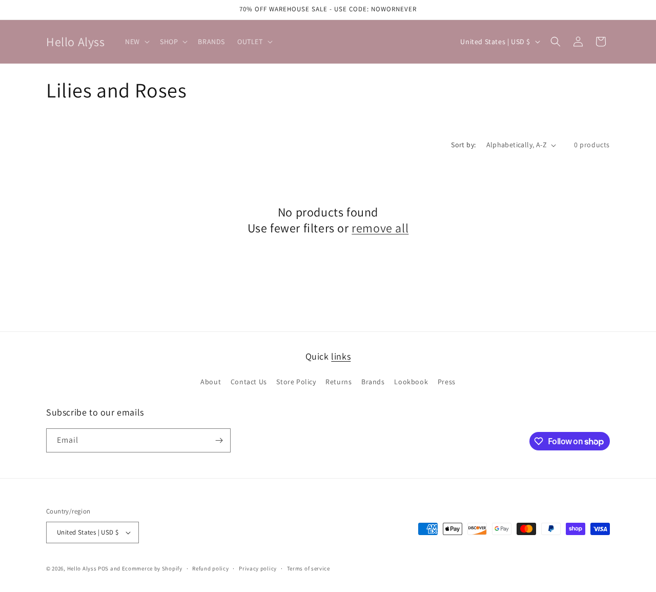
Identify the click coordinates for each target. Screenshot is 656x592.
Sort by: (463, 144)
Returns (338, 381)
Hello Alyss (82, 568)
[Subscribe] (219, 440)
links (341, 356)
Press (447, 381)
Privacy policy (258, 568)
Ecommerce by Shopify (152, 568)
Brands (373, 381)
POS (103, 568)
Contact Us (249, 381)
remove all (380, 228)
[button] (136, 41)
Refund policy (210, 568)
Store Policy (296, 381)
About (210, 381)
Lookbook (411, 381)
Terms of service (308, 568)
